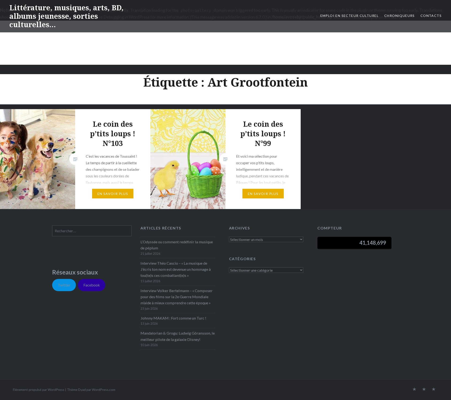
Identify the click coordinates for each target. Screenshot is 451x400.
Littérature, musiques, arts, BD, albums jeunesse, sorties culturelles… (66, 16)
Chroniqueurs (399, 16)
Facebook (91, 285)
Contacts (431, 16)
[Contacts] (414, 389)
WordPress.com (103, 390)
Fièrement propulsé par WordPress (38, 390)
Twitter (64, 285)
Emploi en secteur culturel (349, 16)
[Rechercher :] (92, 231)
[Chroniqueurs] (424, 389)
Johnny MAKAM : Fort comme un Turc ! (173, 318)
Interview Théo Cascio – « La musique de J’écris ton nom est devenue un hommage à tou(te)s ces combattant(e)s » (175, 269)
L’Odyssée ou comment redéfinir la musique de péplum (176, 245)
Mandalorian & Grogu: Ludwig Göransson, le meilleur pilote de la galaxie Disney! (177, 336)
